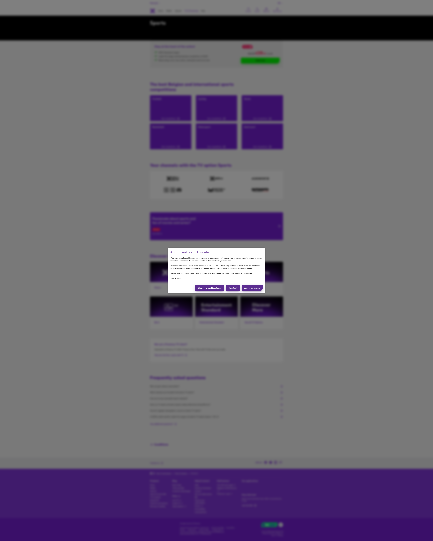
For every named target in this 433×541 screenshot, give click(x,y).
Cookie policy (175, 278)
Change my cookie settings (209, 288)
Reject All (233, 288)
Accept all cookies (252, 288)
